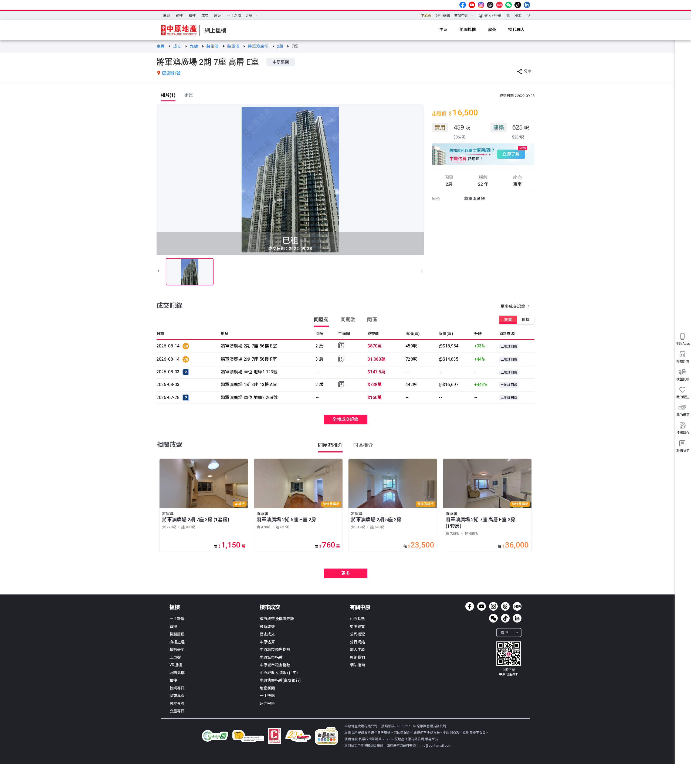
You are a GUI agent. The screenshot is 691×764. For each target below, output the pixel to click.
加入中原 (357, 649)
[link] (161, 46)
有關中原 (360, 607)
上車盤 (175, 657)
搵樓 (175, 607)
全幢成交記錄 (346, 419)
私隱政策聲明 (368, 739)
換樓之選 (177, 642)
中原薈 (426, 15)
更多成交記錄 (513, 306)
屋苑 (217, 15)
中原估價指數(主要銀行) (280, 680)
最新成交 (267, 626)
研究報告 (267, 703)
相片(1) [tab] (168, 95)
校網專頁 (177, 688)
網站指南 (357, 665)
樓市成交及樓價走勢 (277, 619)
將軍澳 (213, 46)
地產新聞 (267, 688)
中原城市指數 (271, 657)
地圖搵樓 (177, 673)
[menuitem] (166, 16)
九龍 (194, 46)
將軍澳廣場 (259, 46)
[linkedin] (527, 5)
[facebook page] (462, 5)
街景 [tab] (188, 95)
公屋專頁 (177, 711)
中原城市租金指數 (275, 665)
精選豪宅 (177, 649)
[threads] (490, 5)
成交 (204, 15)
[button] (158, 271)
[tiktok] (517, 5)
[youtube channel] (472, 5)
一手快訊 (267, 696)
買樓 (179, 15)
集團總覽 (357, 626)
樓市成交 (270, 607)
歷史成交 (267, 634)
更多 (345, 573)
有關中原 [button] (461, 15)
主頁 (166, 15)
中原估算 (267, 642)
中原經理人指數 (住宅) (279, 673)
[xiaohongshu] (499, 5)
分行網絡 (443, 15)
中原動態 (357, 619)
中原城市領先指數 (275, 649)
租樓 (192, 15)
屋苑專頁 (177, 696)
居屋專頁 (177, 703)
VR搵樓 (176, 665)
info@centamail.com (435, 746)
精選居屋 (177, 634)
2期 (280, 46)
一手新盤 (234, 15)
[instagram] (481, 5)
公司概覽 (357, 634)
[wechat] (508, 5)
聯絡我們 (357, 657)
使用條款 (351, 739)
